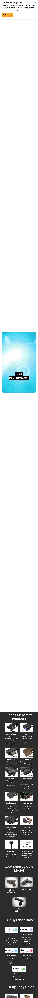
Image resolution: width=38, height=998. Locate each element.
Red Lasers (26, 955)
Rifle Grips (11, 851)
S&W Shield (26, 889)
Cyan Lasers (11, 935)
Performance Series (26, 780)
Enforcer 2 (27, 760)
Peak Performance (26, 735)
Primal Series (11, 760)
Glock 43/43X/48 (11, 891)
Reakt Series (11, 803)
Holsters (26, 827)
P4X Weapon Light (11, 735)
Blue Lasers (11, 956)
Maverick (11, 779)
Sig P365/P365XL (19, 910)
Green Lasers (19, 974)
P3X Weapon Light (11, 828)
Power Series (27, 803)
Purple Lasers (26, 934)
